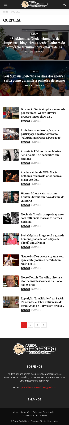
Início (5, 11)
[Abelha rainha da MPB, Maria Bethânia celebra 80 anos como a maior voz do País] (11, 176)
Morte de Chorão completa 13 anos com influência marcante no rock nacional (42, 217)
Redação (29, 52)
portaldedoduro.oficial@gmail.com (39, 387)
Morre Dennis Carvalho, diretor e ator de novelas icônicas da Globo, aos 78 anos (41, 280)
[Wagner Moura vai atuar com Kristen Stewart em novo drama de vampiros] (11, 197)
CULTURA (34, 34)
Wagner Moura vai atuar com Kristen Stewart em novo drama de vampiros (42, 196)
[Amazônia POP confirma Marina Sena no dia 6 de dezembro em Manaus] (11, 155)
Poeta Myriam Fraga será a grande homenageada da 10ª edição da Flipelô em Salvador (42, 238)
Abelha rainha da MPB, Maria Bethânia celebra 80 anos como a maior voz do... (41, 175)
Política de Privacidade (43, 412)
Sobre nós (25, 412)
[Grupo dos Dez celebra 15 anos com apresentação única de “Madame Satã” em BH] (11, 260)
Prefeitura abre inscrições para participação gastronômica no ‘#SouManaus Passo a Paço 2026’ (41, 133)
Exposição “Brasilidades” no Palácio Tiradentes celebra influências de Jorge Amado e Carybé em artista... (42, 301)
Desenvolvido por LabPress (34, 415)
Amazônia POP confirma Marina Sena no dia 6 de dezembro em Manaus (41, 154)
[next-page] (44, 325)
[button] (5, 4)
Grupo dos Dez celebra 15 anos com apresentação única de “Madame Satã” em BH (42, 259)
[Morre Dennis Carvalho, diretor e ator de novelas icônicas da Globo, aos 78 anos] (11, 281)
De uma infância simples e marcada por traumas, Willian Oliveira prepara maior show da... (43, 112)
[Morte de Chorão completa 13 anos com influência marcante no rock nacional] (11, 218)
